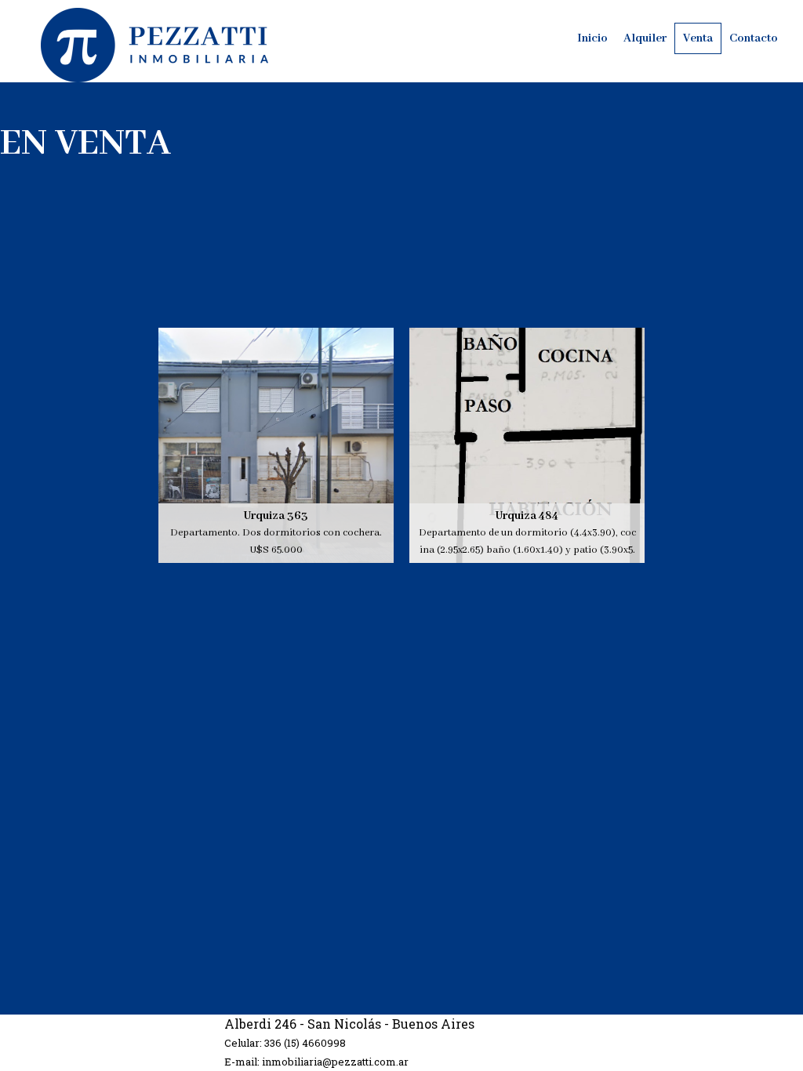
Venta (698, 38)
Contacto (753, 38)
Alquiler (645, 38)
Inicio (592, 38)
